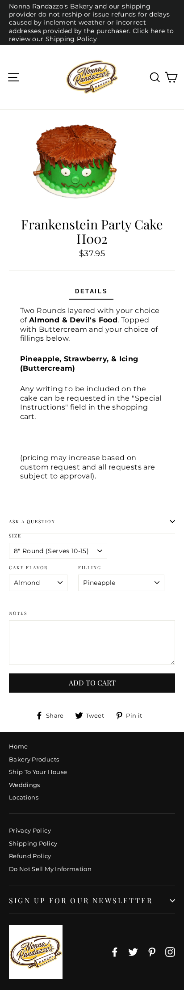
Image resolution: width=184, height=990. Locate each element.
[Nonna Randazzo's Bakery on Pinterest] (152, 952)
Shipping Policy (33, 843)
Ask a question (32, 521)
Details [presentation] (91, 291)
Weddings (24, 784)
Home (18, 746)
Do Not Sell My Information (50, 868)
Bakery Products (34, 759)
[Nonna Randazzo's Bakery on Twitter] (133, 952)
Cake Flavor (28, 567)
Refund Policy (30, 855)
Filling (89, 567)
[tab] (91, 292)
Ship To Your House (38, 771)
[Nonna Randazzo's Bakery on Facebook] (115, 952)
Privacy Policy (30, 830)
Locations (23, 797)
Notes (18, 613)
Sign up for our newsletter (81, 900)
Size (15, 535)
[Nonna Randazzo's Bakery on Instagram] (170, 952)
